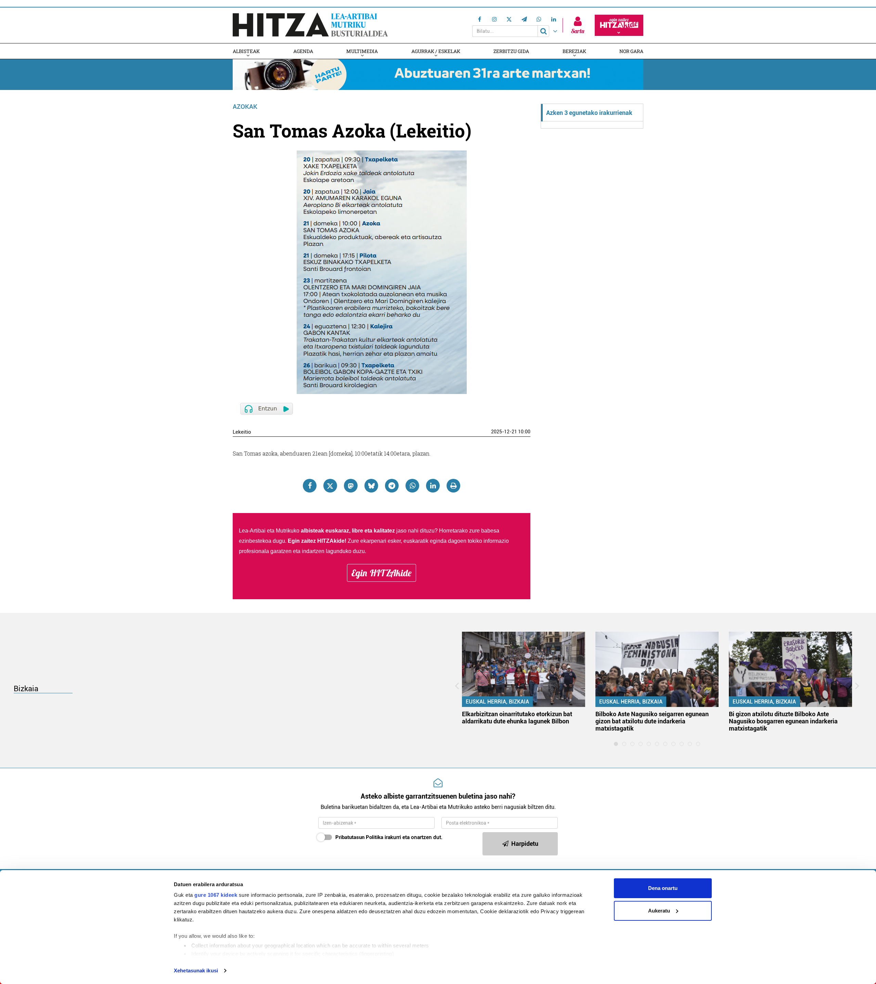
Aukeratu (659, 911)
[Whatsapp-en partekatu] (412, 486)
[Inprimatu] (453, 486)
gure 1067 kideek (215, 895)
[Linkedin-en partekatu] (433, 486)
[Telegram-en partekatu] (392, 486)
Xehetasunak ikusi (196, 970)
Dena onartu (663, 888)
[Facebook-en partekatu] (310, 486)
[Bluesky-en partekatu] (371, 486)
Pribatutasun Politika (359, 837)
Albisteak (246, 51)
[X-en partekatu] (330, 486)
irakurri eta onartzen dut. (388, 837)
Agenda (303, 51)
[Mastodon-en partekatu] (351, 486)
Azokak (245, 106)
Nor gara (631, 51)
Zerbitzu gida (511, 51)
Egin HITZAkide (381, 573)
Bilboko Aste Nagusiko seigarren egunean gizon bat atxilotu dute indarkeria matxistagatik (652, 721)
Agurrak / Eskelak (435, 51)
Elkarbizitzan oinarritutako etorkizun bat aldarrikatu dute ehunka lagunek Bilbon (517, 717)
